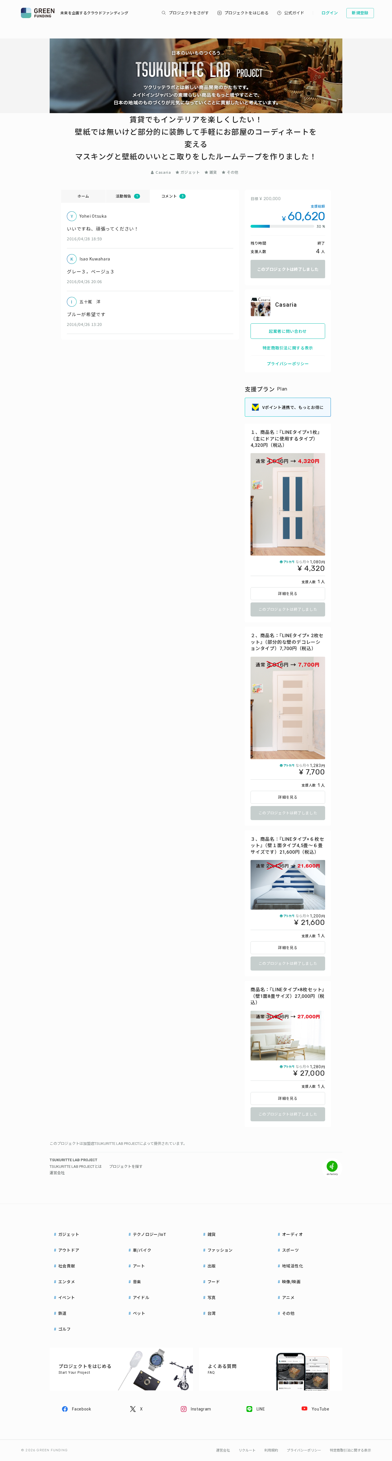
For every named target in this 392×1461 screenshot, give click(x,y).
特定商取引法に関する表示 (288, 348)
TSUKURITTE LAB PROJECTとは (76, 1166)
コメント (172, 196)
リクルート (247, 1450)
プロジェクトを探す (126, 1166)
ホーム (83, 196)
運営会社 (57, 1173)
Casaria (163, 172)
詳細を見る (288, 594)
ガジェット (190, 172)
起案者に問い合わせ (288, 331)
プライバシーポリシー (288, 363)
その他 (232, 172)
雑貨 (213, 172)
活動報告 (126, 196)
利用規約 (271, 1450)
